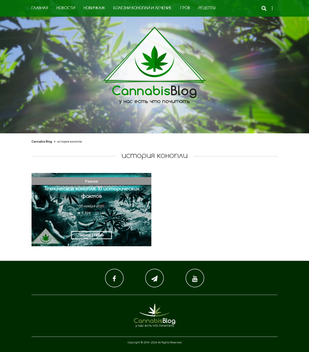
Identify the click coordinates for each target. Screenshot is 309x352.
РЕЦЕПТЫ (206, 8)
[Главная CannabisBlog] (154, 65)
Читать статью (91, 235)
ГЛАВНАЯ (40, 8)
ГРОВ (185, 8)
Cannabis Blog (42, 141)
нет (103, 213)
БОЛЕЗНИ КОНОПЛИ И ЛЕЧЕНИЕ (142, 8)
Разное (91, 181)
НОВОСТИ (66, 8)
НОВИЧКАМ (94, 8)
